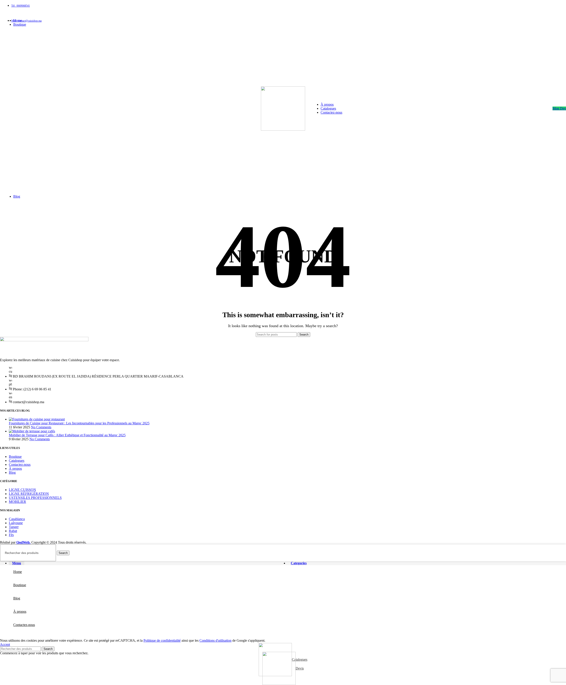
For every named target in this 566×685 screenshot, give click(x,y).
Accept (5, 644)
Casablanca (17, 519)
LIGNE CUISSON (22, 490)
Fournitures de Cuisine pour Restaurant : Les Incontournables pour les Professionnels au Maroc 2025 (79, 423)
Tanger (14, 527)
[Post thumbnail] (37, 419)
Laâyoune (16, 523)
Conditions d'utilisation (215, 640)
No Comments (41, 427)
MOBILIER (17, 502)
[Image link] (44, 340)
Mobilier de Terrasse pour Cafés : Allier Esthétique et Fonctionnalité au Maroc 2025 (67, 435)
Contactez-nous (20, 464)
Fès (11, 535)
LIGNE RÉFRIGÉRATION (29, 494)
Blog (12, 472)
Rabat (13, 531)
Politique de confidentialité (162, 640)
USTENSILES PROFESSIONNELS (35, 498)
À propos (15, 468)
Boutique (15, 456)
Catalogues (16, 460)
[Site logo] (283, 129)
